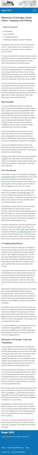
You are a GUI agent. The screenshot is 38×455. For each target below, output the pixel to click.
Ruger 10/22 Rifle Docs (16, 448)
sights (3, 316)
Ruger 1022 (7, 432)
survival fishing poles (24, 232)
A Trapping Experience (11, 37)
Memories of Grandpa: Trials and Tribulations (18, 40)
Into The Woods (9, 34)
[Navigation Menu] (34, 10)
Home (3, 448)
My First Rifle (8, 31)
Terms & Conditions (18, 452)
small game (26, 193)
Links (27, 448)
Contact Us (5, 452)
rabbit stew (9, 113)
